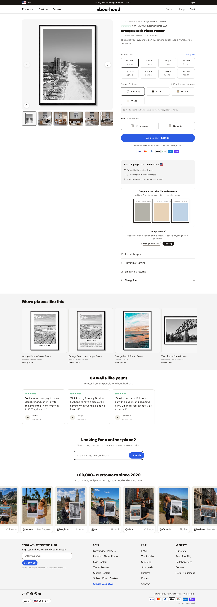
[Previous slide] (27, 65)
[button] (67, 64)
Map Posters (100, 561)
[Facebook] (31, 593)
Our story (181, 550)
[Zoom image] (26, 105)
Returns (145, 572)
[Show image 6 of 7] (107, 119)
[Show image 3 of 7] (60, 119)
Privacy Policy (189, 594)
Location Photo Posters (130, 21)
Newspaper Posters (104, 550)
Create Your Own (103, 583)
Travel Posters (101, 567)
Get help (168, 243)
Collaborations (184, 561)
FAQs (144, 550)
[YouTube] (39, 593)
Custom (43, 9)
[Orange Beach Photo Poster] (137, 330)
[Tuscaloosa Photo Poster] (183, 330)
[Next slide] (108, 65)
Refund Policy (160, 594)
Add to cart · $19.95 (158, 137)
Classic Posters (101, 572)
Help (182, 9)
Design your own (151, 243)
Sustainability (183, 556)
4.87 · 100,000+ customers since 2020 (144, 25)
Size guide (190, 54)
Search (170, 9)
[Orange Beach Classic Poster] (44, 330)
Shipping (146, 561)
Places (145, 578)
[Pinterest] (35, 593)
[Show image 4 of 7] (76, 119)
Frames (57, 9)
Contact (145, 583)
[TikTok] (23, 593)
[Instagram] (27, 593)
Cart (192, 9)
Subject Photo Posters (105, 578)
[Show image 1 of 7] (29, 119)
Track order (147, 556)
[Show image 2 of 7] (45, 119)
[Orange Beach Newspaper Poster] (90, 330)
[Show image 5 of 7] (92, 119)
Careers (180, 567)
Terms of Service (174, 594)
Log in (192, 2)
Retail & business (185, 572)
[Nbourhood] (108, 9)
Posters (26, 9)
